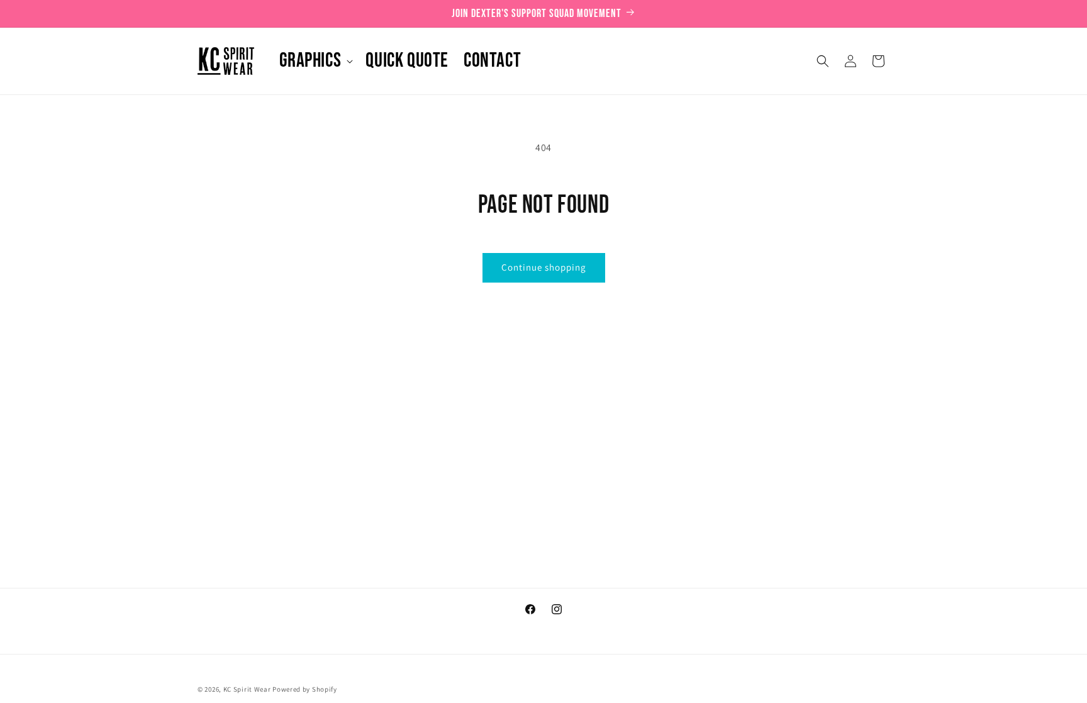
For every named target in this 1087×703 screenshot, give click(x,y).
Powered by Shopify (304, 689)
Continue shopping (543, 267)
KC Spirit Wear (247, 689)
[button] (315, 61)
